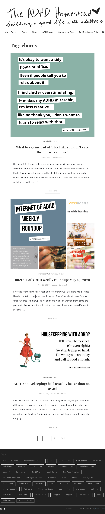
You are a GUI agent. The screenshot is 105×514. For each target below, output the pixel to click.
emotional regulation (11, 478)
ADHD (51, 461)
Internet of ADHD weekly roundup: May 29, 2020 (52, 279)
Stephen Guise (40, 495)
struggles (56, 495)
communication (66, 466)
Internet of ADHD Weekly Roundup (51, 274)
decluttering (52, 472)
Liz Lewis (78, 483)
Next (63, 438)
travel (99, 495)
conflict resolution (86, 466)
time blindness (85, 495)
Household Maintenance (52, 141)
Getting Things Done (34, 478)
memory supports (10, 489)
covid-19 (6, 472)
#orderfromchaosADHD (33, 461)
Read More (52, 191)
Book (24, 32)
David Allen (36, 472)
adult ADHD (97, 461)
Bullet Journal (36, 466)
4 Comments (58, 157)
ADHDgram (47, 32)
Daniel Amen (21, 472)
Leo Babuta (63, 483)
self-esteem (8, 495)
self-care (94, 489)
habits (74, 478)
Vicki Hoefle (8, 500)
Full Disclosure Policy (89, 32)
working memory (25, 500)
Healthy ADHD (88, 478)
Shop (34, 32)
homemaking (8, 483)
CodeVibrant (100, 509)
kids (51, 483)
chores (51, 466)
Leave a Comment (59, 285)
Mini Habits (28, 489)
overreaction (64, 489)
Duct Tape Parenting (71, 472)
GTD (64, 478)
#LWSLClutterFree (10, 461)
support (69, 495)
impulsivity (39, 483)
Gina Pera (52, 478)
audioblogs (7, 466)
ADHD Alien (65, 461)
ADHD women (81, 461)
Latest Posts (10, 32)
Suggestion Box (66, 32)
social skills (23, 495)
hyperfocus (24, 483)
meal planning (93, 483)
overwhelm (80, 489)
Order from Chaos (45, 489)
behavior (21, 466)
